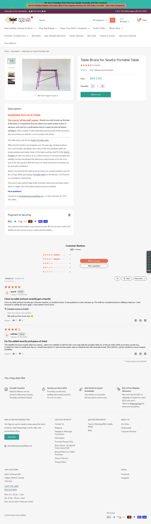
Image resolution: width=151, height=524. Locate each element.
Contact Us (59, 424)
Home (6, 51)
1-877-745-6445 (11, 486)
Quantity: (85, 86)
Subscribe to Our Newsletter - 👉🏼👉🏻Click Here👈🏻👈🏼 (25, 11)
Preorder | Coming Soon (15, 35)
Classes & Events (107, 35)
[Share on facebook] (135, 320)
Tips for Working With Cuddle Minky (100, 425)
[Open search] (117, 279)
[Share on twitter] (145, 320)
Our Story (125, 424)
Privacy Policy (60, 462)
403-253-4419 (10, 490)
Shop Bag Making (46, 28)
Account (124, 21)
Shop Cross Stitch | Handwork (73, 28)
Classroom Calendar (127, 35)
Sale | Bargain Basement (55, 35)
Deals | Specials (76, 35)
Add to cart (95, 94)
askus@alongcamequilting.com (31, 196)
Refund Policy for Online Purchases (65, 453)
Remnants (36, 35)
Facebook (125, 474)
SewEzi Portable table (40, 140)
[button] (86, 65)
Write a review (94, 261)
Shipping (58, 428)
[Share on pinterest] (140, 320)
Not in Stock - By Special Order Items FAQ (65, 446)
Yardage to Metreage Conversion (63, 432)
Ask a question (94, 266)
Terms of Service (61, 458)
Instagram (125, 478)
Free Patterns (10, 43)
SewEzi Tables (99, 28)
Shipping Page (135, 403)
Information (59, 438)
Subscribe (12, 437)
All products (15, 51)
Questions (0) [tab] (19, 278)
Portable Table (39, 174)
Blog (90, 430)
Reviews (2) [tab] (9, 278)
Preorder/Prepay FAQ (64, 442)
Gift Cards (91, 35)
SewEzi (84, 70)
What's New (114, 28)
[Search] (112, 20)
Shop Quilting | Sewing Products (18, 28)
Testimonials (126, 428)
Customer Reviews (128, 431)
